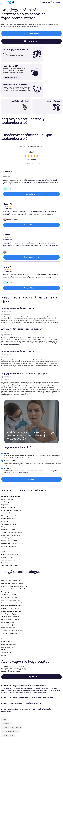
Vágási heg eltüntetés (8, 502)
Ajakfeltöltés (5, 552)
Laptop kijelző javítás (8, 647)
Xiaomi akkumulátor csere (10, 616)
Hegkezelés (5, 505)
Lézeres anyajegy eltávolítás (10, 496)
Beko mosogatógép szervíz (10, 597)
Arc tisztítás (7, 735)
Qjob (4, 719)
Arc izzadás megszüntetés (10, 565)
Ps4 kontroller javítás (8, 644)
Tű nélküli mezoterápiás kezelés (11, 532)
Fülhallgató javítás (7, 622)
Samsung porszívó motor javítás (12, 603)
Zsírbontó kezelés (7, 557)
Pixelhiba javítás (6, 641)
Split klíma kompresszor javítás (11, 605)
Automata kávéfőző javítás (10, 600)
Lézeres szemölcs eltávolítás (11, 510)
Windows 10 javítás (7, 650)
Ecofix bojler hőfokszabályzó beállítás (14, 589)
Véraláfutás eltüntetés (9, 524)
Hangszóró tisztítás (8, 628)
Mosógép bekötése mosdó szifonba (13, 583)
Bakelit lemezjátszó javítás (10, 619)
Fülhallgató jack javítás (9, 625)
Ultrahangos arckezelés (9, 516)
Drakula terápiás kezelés (9, 541)
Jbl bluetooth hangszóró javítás (12, 630)
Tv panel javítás (6, 639)
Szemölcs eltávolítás (8, 507)
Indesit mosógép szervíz (9, 578)
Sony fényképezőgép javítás (10, 614)
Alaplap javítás (6, 652)
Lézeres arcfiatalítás (8, 518)
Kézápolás (4, 527)
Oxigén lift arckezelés (8, 546)
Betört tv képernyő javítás (10, 636)
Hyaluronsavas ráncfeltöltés (11, 535)
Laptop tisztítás (6, 655)
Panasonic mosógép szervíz (10, 581)
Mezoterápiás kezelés (8, 529)
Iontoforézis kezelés (8, 563)
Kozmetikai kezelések (10, 731)
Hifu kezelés (5, 521)
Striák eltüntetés (7, 499)
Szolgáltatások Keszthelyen (12, 727)
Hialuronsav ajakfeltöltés (9, 554)
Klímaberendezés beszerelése (11, 611)
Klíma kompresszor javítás (10, 608)
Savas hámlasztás (7, 549)
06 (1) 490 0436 (33, 41)
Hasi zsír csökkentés (8, 560)
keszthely (6, 723)
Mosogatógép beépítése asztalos (12, 592)
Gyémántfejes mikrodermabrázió (12, 543)
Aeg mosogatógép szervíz (10, 594)
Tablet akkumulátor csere (10, 633)
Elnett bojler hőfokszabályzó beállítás (14, 586)
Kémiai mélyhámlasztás (9, 538)
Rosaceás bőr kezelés (8, 513)
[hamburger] (2, 2)
